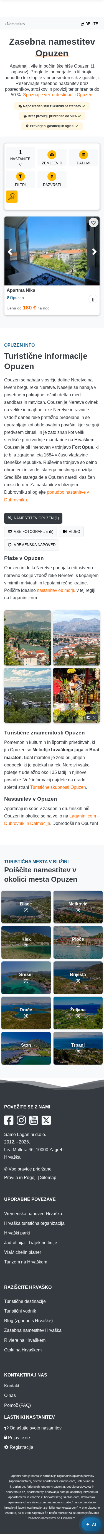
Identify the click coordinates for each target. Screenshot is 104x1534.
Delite (91, 24)
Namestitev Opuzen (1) (36, 518)
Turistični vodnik (20, 1311)
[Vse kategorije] (12, 196)
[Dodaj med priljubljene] (93, 222)
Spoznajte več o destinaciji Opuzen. (58, 94)
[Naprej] (89, 251)
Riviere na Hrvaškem (24, 1340)
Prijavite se (18, 1437)
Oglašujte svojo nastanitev (35, 1428)
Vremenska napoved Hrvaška (33, 1213)
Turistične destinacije (25, 1301)
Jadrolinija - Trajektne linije (30, 1242)
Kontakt (11, 1385)
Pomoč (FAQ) (17, 1405)
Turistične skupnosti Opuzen (58, 787)
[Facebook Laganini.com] (8, 1120)
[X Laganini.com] (46, 1120)
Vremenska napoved (34, 545)
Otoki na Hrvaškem (23, 1350)
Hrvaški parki (17, 1233)
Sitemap (48, 1177)
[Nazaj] (14, 251)
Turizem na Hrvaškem (25, 1262)
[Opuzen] (27, 638)
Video (74, 532)
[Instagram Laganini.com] (21, 1120)
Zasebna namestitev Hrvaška (33, 1330)
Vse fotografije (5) (33, 532)
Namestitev (15, 24)
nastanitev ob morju (56, 590)
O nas (10, 1395)
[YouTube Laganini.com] (33, 1120)
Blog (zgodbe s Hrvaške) (28, 1320)
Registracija (21, 1447)
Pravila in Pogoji (20, 1177)
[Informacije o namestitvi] (92, 299)
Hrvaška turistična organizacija (34, 1223)
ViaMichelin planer (22, 1252)
